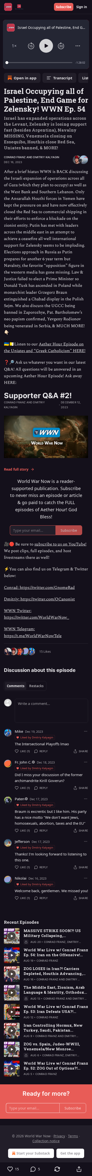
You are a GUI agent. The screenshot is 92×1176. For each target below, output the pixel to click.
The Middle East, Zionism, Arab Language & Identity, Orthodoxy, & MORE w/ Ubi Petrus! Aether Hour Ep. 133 (56, 990)
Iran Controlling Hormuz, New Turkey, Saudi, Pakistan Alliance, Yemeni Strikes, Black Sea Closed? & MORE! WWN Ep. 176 (55, 1028)
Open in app (25, 77)
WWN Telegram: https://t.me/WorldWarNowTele (33, 632)
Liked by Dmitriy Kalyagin (36, 737)
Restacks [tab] (36, 686)
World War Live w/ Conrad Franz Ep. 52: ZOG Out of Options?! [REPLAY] (56, 1066)
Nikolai (20, 878)
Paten (19, 798)
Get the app (70, 1153)
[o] (12, 936)
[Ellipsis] (86, 731)
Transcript (62, 77)
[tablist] (25, 686)
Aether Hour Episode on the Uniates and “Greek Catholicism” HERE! (44, 347)
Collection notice (46, 1141)
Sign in (81, 7)
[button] (14, 46)
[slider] (39, 62)
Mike (19, 731)
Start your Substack (33, 1153)
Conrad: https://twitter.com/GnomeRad (39, 587)
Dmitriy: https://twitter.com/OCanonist (39, 599)
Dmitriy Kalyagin (46, 157)
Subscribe (63, 7)
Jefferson (22, 841)
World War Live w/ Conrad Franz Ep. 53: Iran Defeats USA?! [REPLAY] (56, 1009)
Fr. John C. (23, 762)
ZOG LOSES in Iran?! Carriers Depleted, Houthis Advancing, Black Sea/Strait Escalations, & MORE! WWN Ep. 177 (54, 971)
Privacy (59, 1136)
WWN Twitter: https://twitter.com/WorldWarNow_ (36, 614)
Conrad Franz (15, 157)
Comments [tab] (15, 686)
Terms (73, 1136)
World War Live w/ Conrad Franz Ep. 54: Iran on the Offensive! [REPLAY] (56, 952)
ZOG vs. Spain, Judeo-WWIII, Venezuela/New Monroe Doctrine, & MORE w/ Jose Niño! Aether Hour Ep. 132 (55, 1046)
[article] (46, 936)
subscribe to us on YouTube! (60, 544)
